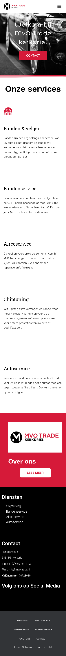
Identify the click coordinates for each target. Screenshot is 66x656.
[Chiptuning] (8, 283)
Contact (41, 639)
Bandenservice (20, 189)
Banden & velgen (22, 128)
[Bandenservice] (8, 173)
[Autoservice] (8, 353)
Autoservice (17, 369)
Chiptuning (16, 299)
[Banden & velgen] (8, 111)
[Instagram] (33, 597)
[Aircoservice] (8, 228)
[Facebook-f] (21, 597)
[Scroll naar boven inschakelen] (58, 648)
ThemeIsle (47, 647)
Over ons (24, 639)
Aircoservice (17, 244)
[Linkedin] (44, 597)
